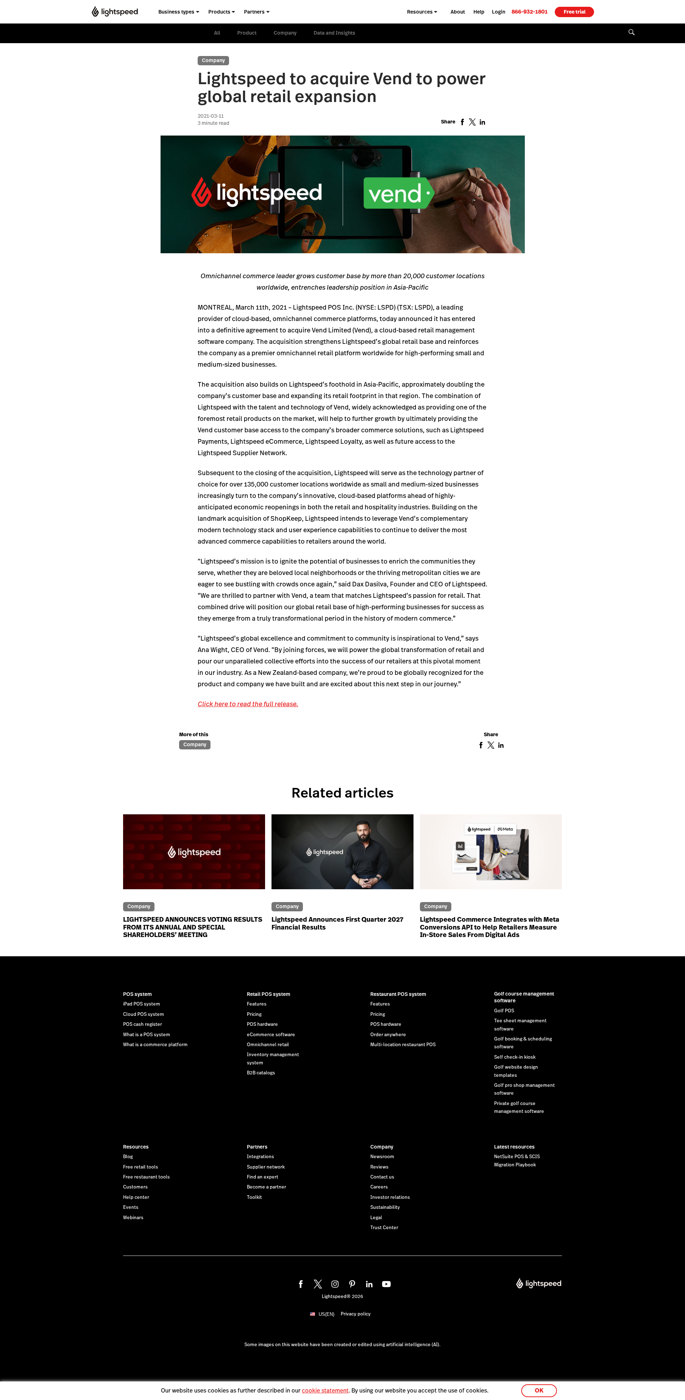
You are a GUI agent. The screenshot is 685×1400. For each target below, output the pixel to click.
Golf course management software (524, 997)
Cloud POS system (143, 1014)
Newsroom (382, 1157)
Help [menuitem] (478, 11)
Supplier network (266, 1167)
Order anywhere (388, 1035)
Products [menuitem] (219, 11)
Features (257, 1004)
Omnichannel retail (268, 1045)
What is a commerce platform (155, 1045)
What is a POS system (146, 1035)
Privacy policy (356, 1314)
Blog (128, 1157)
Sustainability (385, 1207)
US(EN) (326, 1314)
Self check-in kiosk (515, 1057)
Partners (257, 1146)
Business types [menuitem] (176, 11)
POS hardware (262, 1024)
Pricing (254, 1014)
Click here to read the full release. (248, 703)
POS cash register (142, 1024)
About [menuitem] (458, 11)
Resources (136, 1146)
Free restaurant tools (146, 1177)
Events (130, 1207)
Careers (379, 1187)
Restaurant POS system (398, 994)
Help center (136, 1197)
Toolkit (254, 1197)
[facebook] (300, 1283)
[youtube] (385, 1283)
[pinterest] (351, 1283)
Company (285, 32)
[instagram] (334, 1283)
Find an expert (262, 1177)
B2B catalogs (261, 1073)
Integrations (260, 1157)
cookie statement (325, 1390)
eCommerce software (271, 1035)
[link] (530, 11)
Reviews (379, 1167)
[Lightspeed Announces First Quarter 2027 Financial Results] (342, 856)
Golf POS (504, 1011)
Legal (376, 1218)
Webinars (133, 1218)
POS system (137, 994)
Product (247, 32)
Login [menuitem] (498, 11)
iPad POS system (141, 1004)
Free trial (574, 11)
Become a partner (266, 1187)
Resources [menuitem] (420, 11)
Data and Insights (334, 32)
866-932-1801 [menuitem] (530, 11)
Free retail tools (140, 1167)
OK (539, 1390)
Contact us (382, 1177)
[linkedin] (368, 1283)
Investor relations (390, 1197)
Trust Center (384, 1228)
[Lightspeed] (114, 11)
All (217, 32)
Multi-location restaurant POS (403, 1045)
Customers (135, 1187)
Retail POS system (268, 994)
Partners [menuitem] (254, 11)
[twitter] (317, 1283)
